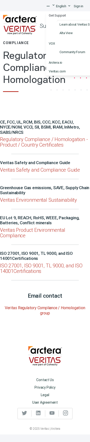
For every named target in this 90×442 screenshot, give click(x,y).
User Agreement (45, 402)
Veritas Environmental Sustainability (38, 200)
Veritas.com (57, 71)
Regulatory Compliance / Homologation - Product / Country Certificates (44, 142)
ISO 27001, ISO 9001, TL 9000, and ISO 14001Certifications (41, 268)
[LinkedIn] (38, 413)
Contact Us (45, 380)
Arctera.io (55, 62)
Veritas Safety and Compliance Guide (40, 170)
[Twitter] (25, 413)
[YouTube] (52, 413)
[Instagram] (65, 413)
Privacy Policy (44, 387)
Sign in (78, 6)
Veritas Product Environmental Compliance (32, 233)
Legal (45, 395)
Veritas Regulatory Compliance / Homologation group (45, 310)
